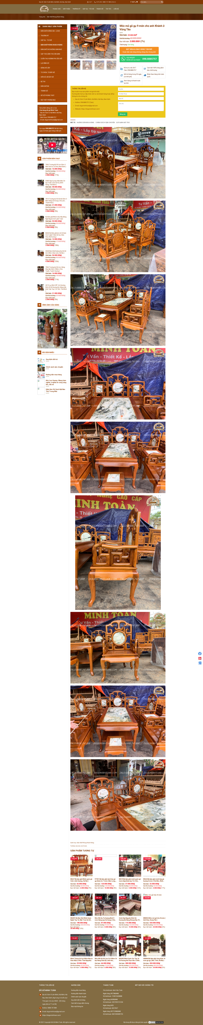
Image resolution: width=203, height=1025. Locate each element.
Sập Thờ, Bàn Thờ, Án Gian (50, 54)
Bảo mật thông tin (77, 1006)
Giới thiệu (66, 9)
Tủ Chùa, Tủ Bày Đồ (48, 72)
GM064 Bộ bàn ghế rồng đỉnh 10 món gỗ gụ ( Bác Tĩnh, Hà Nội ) (154, 959)
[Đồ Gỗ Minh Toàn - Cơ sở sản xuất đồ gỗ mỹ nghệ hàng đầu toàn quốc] (44, 9)
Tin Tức (108, 9)
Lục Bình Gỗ (45, 63)
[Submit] (161, 2)
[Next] (113, 41)
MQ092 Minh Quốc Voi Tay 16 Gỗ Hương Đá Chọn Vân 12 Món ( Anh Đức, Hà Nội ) (130, 959)
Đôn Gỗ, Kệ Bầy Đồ (47, 77)
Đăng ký (123, 114)
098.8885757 (49, 128)
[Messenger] (200, 653)
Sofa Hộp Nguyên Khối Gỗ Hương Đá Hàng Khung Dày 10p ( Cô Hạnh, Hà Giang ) (130, 919)
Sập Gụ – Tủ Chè (88, 9)
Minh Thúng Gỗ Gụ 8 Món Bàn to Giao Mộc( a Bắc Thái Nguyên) (81, 959)
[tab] (72, 122)
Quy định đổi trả (122, 122)
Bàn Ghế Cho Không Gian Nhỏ (51, 49)
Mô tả (72, 122)
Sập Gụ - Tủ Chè (46, 40)
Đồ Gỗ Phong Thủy (47, 95)
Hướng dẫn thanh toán (78, 993)
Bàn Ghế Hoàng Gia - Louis (50, 31)
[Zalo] (200, 663)
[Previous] (74, 41)
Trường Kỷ (76, 9)
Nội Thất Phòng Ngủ (48, 100)
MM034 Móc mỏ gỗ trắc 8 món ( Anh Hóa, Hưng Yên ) (154, 919)
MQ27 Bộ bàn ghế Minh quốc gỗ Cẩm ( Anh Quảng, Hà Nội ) (81, 880)
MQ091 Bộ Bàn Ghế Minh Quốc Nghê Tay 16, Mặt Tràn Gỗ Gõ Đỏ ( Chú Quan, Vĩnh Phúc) (80, 919)
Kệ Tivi (43, 81)
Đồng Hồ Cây (45, 68)
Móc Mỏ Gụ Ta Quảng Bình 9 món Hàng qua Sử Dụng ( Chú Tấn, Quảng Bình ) (105, 919)
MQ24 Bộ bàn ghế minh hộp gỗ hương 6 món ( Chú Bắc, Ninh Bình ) (153, 880)
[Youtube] (200, 658)
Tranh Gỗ (99, 9)
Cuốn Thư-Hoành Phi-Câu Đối (51, 58)
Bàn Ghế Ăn (45, 86)
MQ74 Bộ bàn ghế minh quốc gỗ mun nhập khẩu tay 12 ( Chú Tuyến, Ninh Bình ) (130, 880)
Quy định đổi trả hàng (78, 1000)
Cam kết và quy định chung (80, 1003)
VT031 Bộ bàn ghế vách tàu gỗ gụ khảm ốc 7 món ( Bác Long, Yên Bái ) (105, 880)
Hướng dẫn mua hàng (85, 122)
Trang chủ (42, 17)
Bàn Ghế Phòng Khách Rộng (55, 17)
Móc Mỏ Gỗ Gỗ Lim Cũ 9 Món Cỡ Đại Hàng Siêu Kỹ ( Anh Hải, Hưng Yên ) (106, 959)
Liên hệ (116, 9)
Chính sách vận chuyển (105, 122)
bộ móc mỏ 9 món (81, 846)
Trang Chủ (56, 9)
